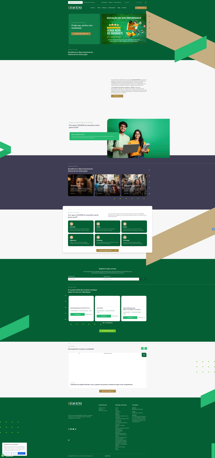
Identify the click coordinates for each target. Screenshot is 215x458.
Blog (119, 7)
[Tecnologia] (125, 237)
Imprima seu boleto (117, 2)
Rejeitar (14, 453)
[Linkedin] (75, 429)
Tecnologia (126, 240)
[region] (14, 449)
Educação (72, 227)
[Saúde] (98, 224)
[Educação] (71, 224)
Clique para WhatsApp (90, 2)
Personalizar (7, 453)
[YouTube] (73, 429)
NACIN (116, 426)
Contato (124, 7)
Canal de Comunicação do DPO (122, 418)
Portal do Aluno (104, 2)
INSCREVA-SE (141, 7)
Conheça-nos (118, 420)
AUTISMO (73, 308)
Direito (125, 227)
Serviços (104, 7)
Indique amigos (75, 2)
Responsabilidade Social (120, 433)
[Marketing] (98, 237)
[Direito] (125, 224)
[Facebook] (71, 429)
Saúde (98, 227)
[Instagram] (68, 429)
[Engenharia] (71, 237)
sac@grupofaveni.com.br (137, 412)
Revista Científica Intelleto (120, 440)
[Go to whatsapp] (2, 455)
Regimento (117, 432)
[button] (81, 33)
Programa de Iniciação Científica (122, 428)
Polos (99, 7)
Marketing (99, 240)
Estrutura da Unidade (120, 425)
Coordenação (118, 421)
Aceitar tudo (21, 453)
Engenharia (73, 240)
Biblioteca (111, 2)
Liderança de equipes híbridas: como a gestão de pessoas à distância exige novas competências (101, 384)
